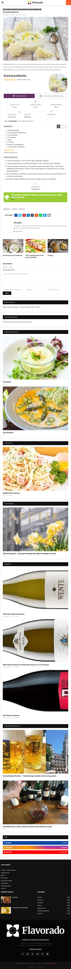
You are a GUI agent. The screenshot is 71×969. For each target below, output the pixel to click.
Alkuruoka (9, 9)
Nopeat (30, 9)
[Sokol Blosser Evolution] (35, 691)
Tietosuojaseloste (6, 886)
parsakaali (21, 209)
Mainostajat (4, 878)
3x (65, 126)
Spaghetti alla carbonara (11, 493)
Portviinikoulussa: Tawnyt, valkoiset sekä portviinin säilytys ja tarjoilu (27, 827)
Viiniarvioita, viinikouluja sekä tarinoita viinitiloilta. (17, 322)
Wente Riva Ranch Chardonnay (13, 614)
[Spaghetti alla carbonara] (35, 469)
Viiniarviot (40, 900)
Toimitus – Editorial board (8, 870)
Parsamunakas (8, 432)
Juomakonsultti (5, 873)
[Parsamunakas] (35, 408)
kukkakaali (14, 209)
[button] (5, 79)
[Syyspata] (6, 899)
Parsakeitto (7, 382)
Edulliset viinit (41, 908)
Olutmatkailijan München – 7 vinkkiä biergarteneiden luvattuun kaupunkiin (29, 776)
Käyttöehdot (4, 883)
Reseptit (4, 9)
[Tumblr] (42, 954)
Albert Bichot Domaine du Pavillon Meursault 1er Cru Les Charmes (26, 665)
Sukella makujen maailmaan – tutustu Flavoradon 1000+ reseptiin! (21, 307)
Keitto (19, 9)
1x (58, 126)
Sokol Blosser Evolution (11, 715)
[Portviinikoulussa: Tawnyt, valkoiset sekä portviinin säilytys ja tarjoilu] (35, 802)
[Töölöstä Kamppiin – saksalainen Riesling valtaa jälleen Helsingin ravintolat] (35, 529)
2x (62, 126)
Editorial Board (31, 967)
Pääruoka (40, 902)
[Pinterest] (38, 954)
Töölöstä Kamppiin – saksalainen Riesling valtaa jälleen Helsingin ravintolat (29, 553)
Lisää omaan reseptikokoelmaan (53, 96)
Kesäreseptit (7, 209)
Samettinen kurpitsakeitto (20, 907)
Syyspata (15, 897)
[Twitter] (28, 954)
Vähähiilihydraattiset (37, 9)
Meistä (3, 875)
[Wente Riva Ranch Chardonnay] (35, 590)
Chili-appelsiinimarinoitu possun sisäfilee (34, 256)
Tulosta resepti (20, 96)
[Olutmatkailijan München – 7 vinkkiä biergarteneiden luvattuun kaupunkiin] (35, 752)
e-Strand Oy (52, 963)
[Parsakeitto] (35, 358)
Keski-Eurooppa (25, 9)
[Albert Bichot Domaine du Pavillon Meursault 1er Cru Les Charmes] (35, 640)
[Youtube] (47, 954)
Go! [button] (12, 200)
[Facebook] (23, 954)
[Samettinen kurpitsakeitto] (6, 910)
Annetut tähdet (8, 267)
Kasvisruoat (15, 9)
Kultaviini (40, 913)
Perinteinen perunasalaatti (12, 255)
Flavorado (12, 15)
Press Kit (3, 888)
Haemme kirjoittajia (6, 880)
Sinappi (50, 255)
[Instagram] (33, 954)
